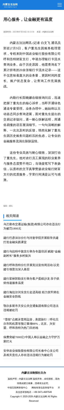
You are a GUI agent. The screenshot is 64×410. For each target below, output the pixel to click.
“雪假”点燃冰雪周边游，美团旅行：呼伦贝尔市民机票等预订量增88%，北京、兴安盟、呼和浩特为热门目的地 (30, 323)
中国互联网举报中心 (17, 387)
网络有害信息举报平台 (43, 387)
